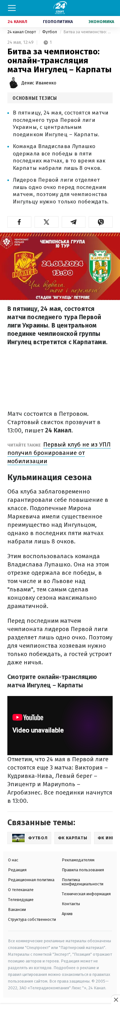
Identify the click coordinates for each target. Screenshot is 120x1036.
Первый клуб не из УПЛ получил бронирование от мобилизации (59, 453)
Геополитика (58, 21)
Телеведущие (21, 899)
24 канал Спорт (22, 32)
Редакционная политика (31, 879)
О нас (13, 860)
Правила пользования (83, 869)
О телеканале (21, 889)
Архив (67, 913)
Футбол (50, 32)
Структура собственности (32, 919)
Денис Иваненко (38, 83)
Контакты (71, 903)
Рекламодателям (78, 860)
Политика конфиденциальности (82, 881)
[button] (19, 222)
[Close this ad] (115, 999)
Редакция (17, 869)
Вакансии (17, 909)
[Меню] (12, 8)
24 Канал (17, 21)
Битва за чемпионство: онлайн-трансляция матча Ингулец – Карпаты (88, 32)
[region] (60, 1020)
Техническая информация (86, 893)
